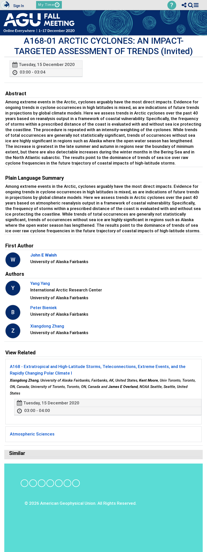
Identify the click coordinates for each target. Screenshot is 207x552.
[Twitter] (59, 483)
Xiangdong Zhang (47, 326)
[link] (190, 5)
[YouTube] (67, 483)
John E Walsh (43, 255)
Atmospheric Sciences (32, 433)
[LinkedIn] (41, 483)
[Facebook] (24, 483)
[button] (196, 5)
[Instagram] (33, 483)
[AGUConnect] (76, 483)
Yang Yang (40, 283)
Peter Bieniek (43, 307)
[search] (190, 5)
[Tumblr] (50, 483)
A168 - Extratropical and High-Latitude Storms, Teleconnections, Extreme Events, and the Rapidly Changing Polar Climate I (98, 370)
